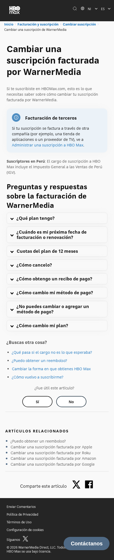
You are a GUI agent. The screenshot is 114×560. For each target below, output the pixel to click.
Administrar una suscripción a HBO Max (47, 145)
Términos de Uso (19, 522)
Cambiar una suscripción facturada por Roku (51, 452)
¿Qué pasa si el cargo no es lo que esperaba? (52, 352)
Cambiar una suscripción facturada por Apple (51, 446)
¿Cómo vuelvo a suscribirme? (37, 377)
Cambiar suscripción (79, 24)
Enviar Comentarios (21, 506)
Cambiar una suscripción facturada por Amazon (53, 458)
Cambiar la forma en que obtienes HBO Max (51, 368)
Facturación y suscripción (38, 24)
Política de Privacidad (22, 514)
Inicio (8, 24)
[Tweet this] (77, 485)
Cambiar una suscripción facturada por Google (53, 464)
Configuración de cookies (25, 530)
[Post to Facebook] (89, 484)
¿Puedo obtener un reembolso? (39, 360)
